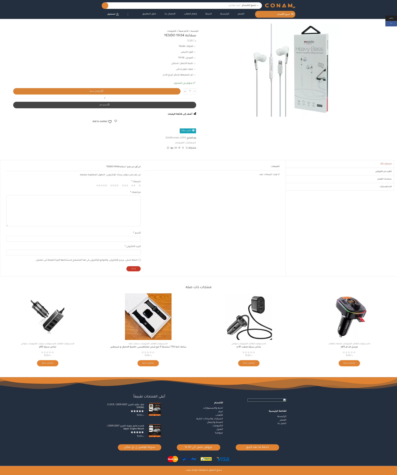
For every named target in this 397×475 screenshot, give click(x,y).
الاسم (137, 233)
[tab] (386, 164)
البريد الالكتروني (133, 246)
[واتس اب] (168, 148)
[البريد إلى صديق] (176, 148)
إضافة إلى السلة (95, 91)
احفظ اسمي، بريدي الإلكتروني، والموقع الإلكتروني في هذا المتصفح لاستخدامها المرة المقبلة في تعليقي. (86, 260)
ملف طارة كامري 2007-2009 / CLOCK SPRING (125, 406)
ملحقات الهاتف (335, 344)
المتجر (241, 14)
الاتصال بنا (170, 14)
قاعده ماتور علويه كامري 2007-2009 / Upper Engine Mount (125, 427)
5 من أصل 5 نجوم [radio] (101, 185)
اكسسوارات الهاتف (361, 344)
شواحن (235, 344)
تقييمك (136, 182)
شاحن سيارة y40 (47, 347)
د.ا (393, 23)
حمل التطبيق (149, 14)
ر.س (393, 17)
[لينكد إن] (172, 148)
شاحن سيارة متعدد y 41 (249, 347)
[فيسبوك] (183, 148)
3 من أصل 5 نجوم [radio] (125, 185)
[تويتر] (186, 148)
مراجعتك (135, 192)
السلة (208, 14)
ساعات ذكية (134, 344)
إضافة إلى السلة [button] (349, 363)
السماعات (191, 143)
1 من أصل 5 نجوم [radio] (139, 185)
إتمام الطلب (190, 14)
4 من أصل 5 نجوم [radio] (114, 185)
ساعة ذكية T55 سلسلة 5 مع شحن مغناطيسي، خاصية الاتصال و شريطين (148, 347)
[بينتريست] (179, 148)
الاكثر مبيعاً (183, 31)
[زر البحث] (105, 5)
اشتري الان (103, 105)
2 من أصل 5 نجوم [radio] (133, 185)
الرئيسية (224, 14)
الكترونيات (171, 31)
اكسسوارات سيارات (47, 344)
